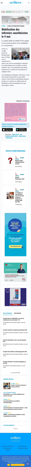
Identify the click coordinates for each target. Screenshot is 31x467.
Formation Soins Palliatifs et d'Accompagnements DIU (15, 351)
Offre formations (7, 313)
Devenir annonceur (22, 446)
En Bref (3, 26)
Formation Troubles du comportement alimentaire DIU (15, 330)
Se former (13, 383)
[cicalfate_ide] (15, 12)
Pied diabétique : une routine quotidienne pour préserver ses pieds (13, 395)
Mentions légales (7, 448)
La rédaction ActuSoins (22, 448)
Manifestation (22, 136)
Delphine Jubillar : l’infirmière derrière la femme (19, 162)
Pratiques (14, 392)
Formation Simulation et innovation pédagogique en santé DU (14, 362)
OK (8, 464)
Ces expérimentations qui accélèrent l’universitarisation (11, 401)
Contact (7, 450)
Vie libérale (5, 413)
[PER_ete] (15, 256)
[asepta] (15, 305)
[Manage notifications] (27, 464)
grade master (15, 134)
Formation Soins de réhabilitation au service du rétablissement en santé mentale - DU (13, 319)
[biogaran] (15, 121)
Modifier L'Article (19, 158)
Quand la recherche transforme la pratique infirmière (18, 386)
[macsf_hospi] (15, 281)
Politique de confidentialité (7, 446)
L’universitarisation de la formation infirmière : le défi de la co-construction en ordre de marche (15, 408)
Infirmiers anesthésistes (11, 136)
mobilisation (9, 138)
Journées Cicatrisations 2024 (19, 178)
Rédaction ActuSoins (19, 26)
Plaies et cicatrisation (7, 392)
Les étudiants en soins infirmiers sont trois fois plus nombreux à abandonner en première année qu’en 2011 (19, 197)
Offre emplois (17, 313)
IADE (21, 134)
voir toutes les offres (15, 372)
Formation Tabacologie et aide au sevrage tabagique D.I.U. (14, 340)
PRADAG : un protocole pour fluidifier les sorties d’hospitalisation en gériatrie (14, 415)
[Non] (29, 461)
